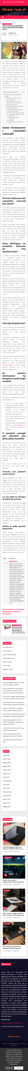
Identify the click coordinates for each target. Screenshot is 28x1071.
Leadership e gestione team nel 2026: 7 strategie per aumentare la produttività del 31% (13, 722)
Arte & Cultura (7, 651)
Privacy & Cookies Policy (8, 1023)
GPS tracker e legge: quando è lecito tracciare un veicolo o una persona (14, 915)
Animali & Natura (8, 647)
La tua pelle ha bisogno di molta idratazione (16, 115)
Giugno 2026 (6, 759)
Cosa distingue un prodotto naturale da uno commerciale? (14, 102)
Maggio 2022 (6, 806)
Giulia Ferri (13, 33)
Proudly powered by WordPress (9, 1043)
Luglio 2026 (6, 755)
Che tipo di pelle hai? (12, 104)
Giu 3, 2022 (15, 634)
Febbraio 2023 (7, 792)
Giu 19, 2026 (8, 917)
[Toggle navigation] (25, 17)
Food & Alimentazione (9, 655)
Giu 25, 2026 (8, 884)
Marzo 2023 (6, 788)
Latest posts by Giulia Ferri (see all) (16, 122)
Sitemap (19, 1023)
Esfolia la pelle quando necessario (14, 118)
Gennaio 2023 (7, 796)
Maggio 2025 (6, 766)
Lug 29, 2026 (8, 851)
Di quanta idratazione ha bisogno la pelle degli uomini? (15, 107)
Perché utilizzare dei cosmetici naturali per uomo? (14, 98)
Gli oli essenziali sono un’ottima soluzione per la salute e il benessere (18, 630)
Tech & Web (6, 665)
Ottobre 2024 (7, 770)
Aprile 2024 (6, 777)
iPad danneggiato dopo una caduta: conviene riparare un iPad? (13, 848)
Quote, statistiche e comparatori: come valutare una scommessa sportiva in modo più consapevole (13, 691)
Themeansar (14, 1045)
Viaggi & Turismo (8, 669)
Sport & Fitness (7, 662)
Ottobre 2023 (7, 781)
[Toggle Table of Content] (22, 92)
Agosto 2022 (6, 799)
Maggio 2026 (6, 763)
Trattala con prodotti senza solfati (16, 112)
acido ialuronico (18, 425)
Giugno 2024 (6, 774)
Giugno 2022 (6, 803)
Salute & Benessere (7, 24)
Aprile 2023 (6, 785)
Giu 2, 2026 (8, 951)
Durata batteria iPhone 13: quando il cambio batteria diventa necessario (12, 948)
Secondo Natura (7, 365)
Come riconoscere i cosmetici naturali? (12, 95)
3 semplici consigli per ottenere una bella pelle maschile (15, 110)
